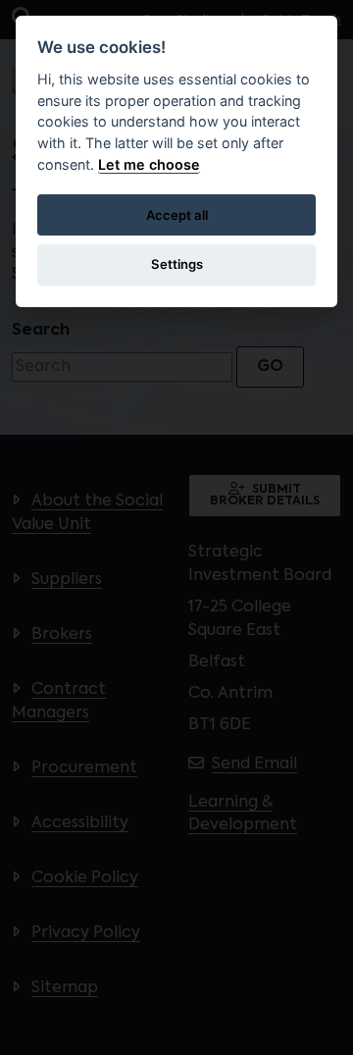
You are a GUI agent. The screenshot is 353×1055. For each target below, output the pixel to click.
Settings (177, 264)
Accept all (177, 215)
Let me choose (149, 164)
